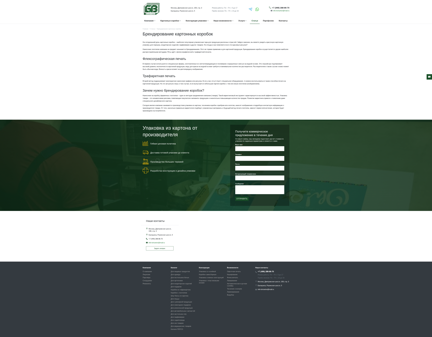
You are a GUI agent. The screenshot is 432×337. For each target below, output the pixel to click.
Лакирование (232, 281)
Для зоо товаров (177, 323)
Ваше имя (238, 145)
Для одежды (175, 274)
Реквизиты (147, 284)
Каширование (232, 274)
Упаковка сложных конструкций (211, 277)
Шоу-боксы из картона (179, 296)
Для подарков (176, 287)
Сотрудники (147, 281)
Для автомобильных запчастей (183, 311)
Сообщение (239, 184)
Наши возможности (223, 21)
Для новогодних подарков (181, 305)
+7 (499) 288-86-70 (280, 8)
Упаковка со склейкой (207, 271)
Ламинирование (233, 292)
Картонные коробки (169, 21)
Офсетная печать (234, 271)
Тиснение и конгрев (234, 289)
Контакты (283, 21)
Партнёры (146, 277)
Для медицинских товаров (181, 326)
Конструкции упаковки (196, 21)
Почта (237, 164)
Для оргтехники (177, 281)
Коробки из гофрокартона (180, 290)
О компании (147, 271)
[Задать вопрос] (429, 77)
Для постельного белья (180, 277)
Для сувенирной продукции (181, 302)
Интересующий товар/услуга (245, 174)
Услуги (241, 21)
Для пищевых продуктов (180, 271)
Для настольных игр (178, 314)
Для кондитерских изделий (181, 284)
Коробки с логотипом (179, 293)
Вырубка (230, 295)
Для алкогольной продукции (182, 308)
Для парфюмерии (177, 317)
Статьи (255, 21)
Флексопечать (232, 277)
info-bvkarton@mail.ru (281, 11)
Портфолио (268, 21)
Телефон (238, 154)
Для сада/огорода (177, 320)
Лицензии (146, 274)
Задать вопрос (159, 248)
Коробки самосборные (207, 274)
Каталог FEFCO (177, 329)
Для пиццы (175, 299)
